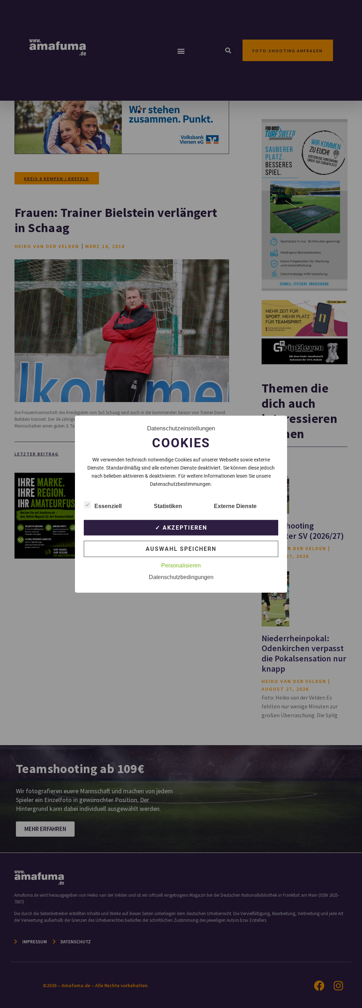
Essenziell (108, 506)
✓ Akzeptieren (181, 527)
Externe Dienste (235, 506)
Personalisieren (181, 565)
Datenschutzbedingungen (181, 577)
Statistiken (168, 506)
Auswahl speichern (181, 548)
